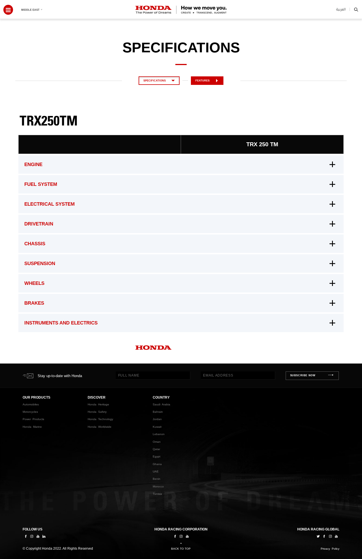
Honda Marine (32, 426)
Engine (33, 164)
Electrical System (49, 204)
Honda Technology (100, 419)
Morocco (158, 486)
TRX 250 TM (262, 144)
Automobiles (31, 404)
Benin (156, 478)
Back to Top (181, 548)
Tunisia (157, 493)
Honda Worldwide (99, 426)
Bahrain (158, 411)
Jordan (157, 419)
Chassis (34, 243)
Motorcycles (30, 411)
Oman (157, 441)
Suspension (39, 263)
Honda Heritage (98, 404)
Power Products (33, 419)
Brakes (34, 303)
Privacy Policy (330, 548)
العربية (341, 9)
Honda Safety (97, 411)
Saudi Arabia (161, 404)
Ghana (157, 464)
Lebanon (159, 434)
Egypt (156, 456)
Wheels (34, 283)
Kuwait (157, 426)
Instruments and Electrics (61, 323)
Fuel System (40, 184)
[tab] (181, 164)
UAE (156, 471)
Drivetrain (38, 224)
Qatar (156, 449)
